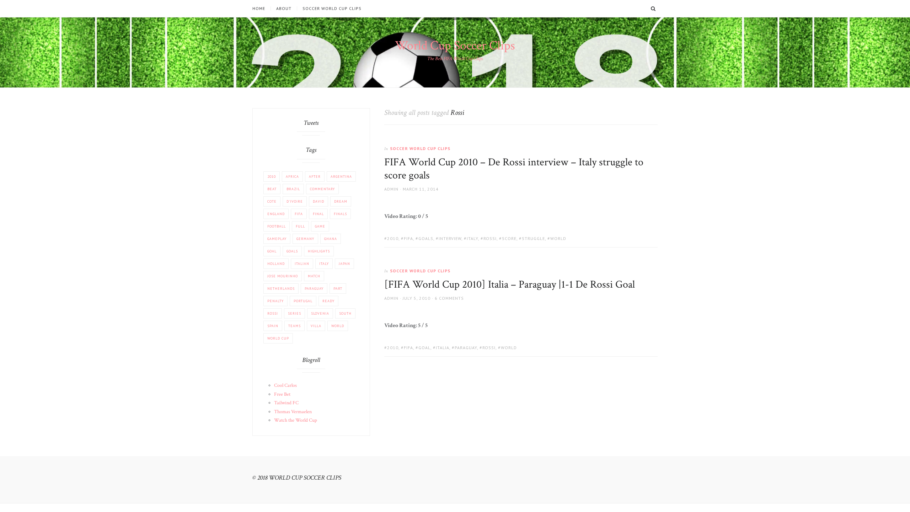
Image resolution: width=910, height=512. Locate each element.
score (509, 238)
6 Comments (449, 298)
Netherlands (281, 288)
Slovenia (320, 313)
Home (258, 8)
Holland (276, 263)
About (283, 8)
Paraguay (466, 347)
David (318, 201)
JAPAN (344, 263)
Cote (272, 201)
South (345, 313)
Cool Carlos (285, 385)
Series (294, 313)
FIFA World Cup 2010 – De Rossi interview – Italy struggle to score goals (513, 169)
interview (450, 238)
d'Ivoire (295, 201)
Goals (425, 238)
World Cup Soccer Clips (455, 45)
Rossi (490, 238)
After (315, 176)
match (314, 276)
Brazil (293, 189)
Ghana (330, 238)
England (276, 214)
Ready (328, 301)
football (276, 226)
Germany (305, 238)
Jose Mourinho (282, 276)
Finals (340, 214)
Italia (442, 347)
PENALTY (275, 301)
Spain (272, 326)
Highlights (319, 251)
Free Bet (282, 394)
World (558, 238)
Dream (340, 201)
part (337, 288)
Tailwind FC (286, 403)
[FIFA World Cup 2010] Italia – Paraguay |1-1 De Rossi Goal (509, 285)
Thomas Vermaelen (293, 412)
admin (391, 189)
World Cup (278, 338)
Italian (302, 263)
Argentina (341, 176)
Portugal (303, 301)
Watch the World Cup (295, 420)
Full (300, 226)
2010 (392, 238)
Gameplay (277, 238)
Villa (316, 326)
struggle (533, 238)
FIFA (408, 238)
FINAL (318, 214)
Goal (424, 347)
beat (272, 189)
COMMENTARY (322, 189)
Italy (472, 238)
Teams (294, 326)
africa (292, 176)
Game (320, 226)
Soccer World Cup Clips (332, 8)
